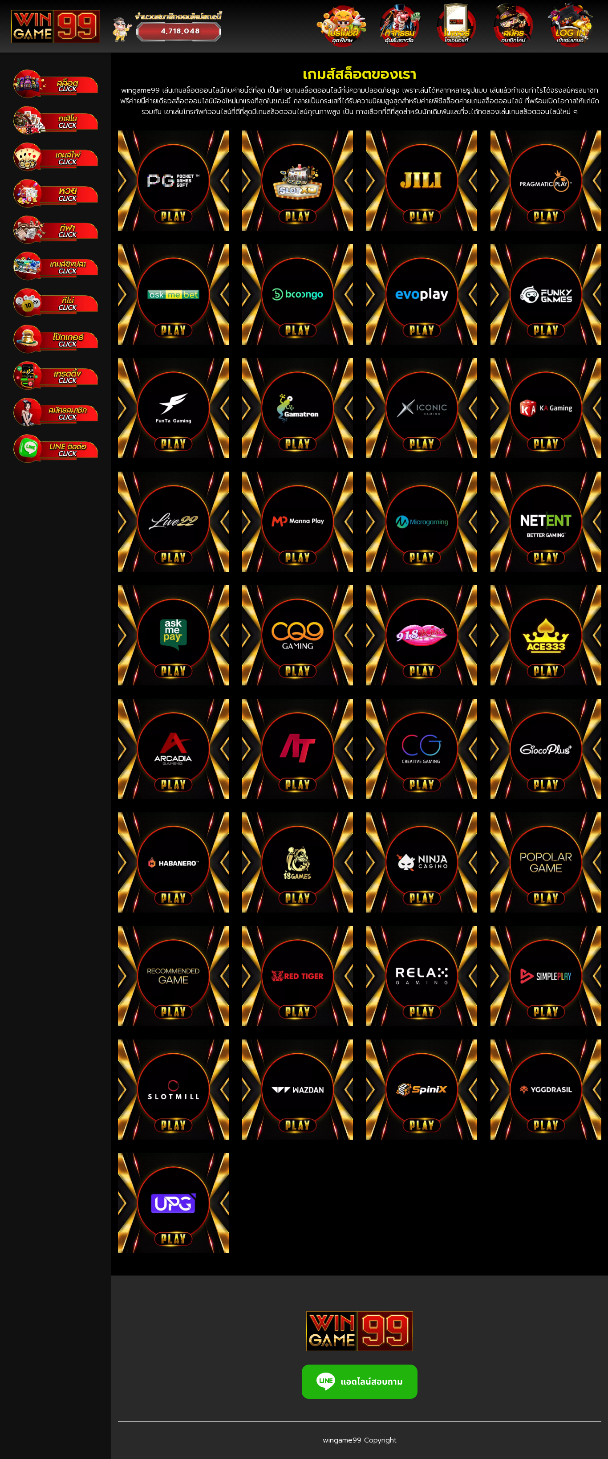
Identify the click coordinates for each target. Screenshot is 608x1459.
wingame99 (342, 1440)
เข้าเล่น (176, 183)
